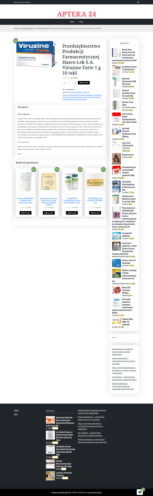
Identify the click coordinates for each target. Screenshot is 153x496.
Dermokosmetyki (26, 28)
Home (16, 28)
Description (23, 107)
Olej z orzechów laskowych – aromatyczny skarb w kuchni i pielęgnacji (124, 370)
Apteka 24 (76, 13)
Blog (81, 22)
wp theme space (94, 492)
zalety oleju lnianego (94, 97)
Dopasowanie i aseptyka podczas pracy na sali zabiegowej (122, 352)
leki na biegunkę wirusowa (77, 97)
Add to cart (83, 83)
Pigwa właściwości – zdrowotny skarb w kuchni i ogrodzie (123, 361)
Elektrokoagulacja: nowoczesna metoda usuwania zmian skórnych (123, 386)
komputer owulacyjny (86, 95)
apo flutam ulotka (72, 95)
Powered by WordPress (61, 492)
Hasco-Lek (85, 92)
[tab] (23, 107)
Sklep (72, 22)
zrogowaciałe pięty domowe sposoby (74, 99)
